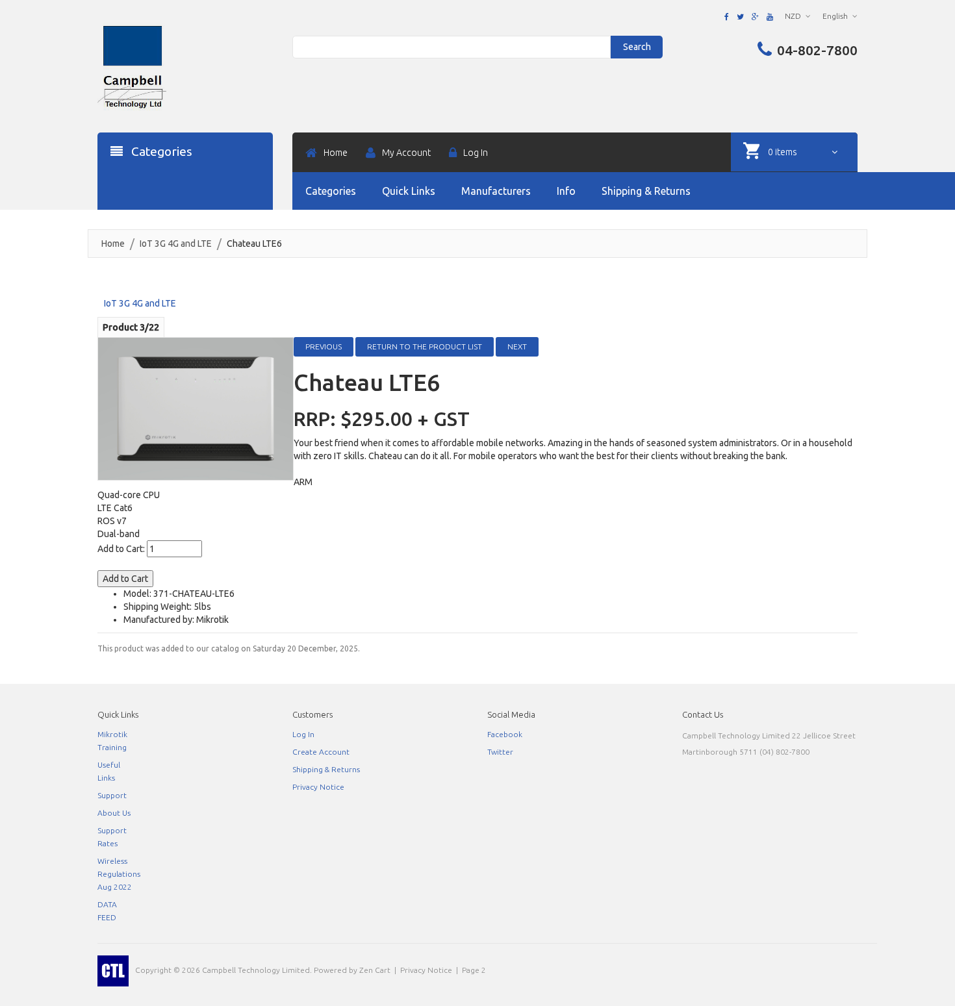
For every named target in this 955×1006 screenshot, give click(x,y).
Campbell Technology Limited (256, 970)
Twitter (500, 752)
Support (112, 795)
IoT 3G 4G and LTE (176, 243)
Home (113, 243)
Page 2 (474, 970)
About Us (114, 813)
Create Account (321, 752)
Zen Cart (374, 970)
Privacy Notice (318, 787)
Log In (303, 734)
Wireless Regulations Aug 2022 (118, 874)
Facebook (504, 734)
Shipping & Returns (326, 769)
